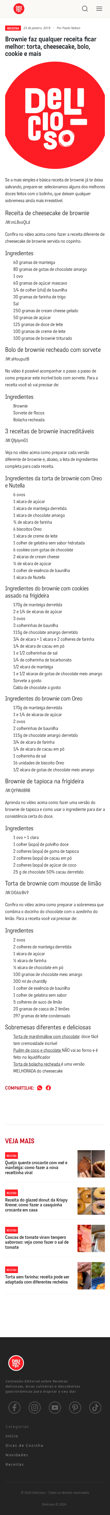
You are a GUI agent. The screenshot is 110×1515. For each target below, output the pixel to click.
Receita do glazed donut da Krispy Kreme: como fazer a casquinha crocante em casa (36, 1205)
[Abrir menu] (99, 9)
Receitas (13, 28)
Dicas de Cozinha (25, 1445)
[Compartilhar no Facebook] (48, 1088)
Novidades (17, 1454)
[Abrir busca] (85, 9)
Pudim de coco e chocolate (37, 1050)
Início (12, 1436)
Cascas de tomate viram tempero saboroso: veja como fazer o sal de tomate (37, 1242)
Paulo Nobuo (71, 28)
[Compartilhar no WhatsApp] (40, 1088)
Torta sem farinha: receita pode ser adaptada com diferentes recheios (37, 1280)
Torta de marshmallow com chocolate (46, 1036)
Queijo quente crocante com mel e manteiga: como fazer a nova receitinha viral (36, 1167)
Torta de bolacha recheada (37, 1064)
